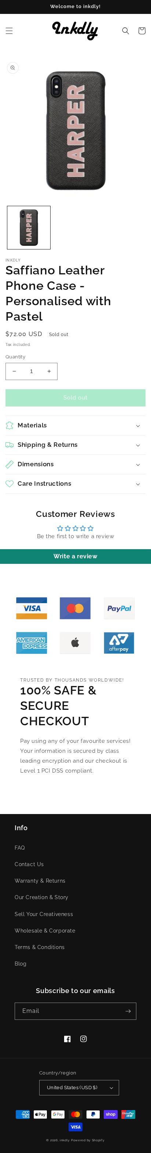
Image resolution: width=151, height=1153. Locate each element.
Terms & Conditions (40, 947)
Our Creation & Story (42, 897)
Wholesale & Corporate (45, 931)
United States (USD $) (72, 1087)
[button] (9, 31)
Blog (20, 964)
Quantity (15, 357)
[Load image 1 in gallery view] (28, 227)
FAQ (20, 848)
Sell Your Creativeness (44, 914)
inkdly (65, 1140)
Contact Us (29, 864)
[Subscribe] (128, 1011)
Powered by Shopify (88, 1140)
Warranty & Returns (40, 881)
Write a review (75, 556)
